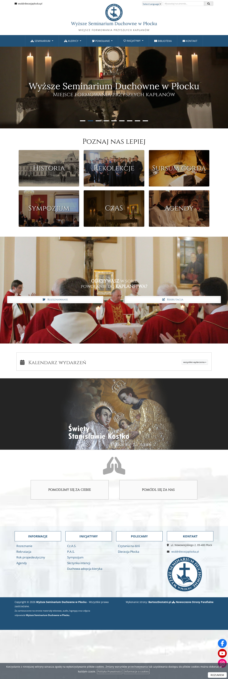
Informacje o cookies (137, 671)
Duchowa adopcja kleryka (84, 569)
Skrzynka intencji (78, 563)
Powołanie (103, 41)
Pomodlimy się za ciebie (69, 490)
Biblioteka (164, 41)
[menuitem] (42, 41)
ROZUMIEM (217, 675)
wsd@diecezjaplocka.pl (29, 3)
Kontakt (191, 41)
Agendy (21, 563)
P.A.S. (71, 552)
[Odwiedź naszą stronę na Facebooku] (222, 643)
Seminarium (42, 41)
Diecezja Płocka (128, 552)
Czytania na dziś (129, 546)
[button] (83, 120)
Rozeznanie (24, 546)
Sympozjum (75, 557)
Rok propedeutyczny (30, 557)
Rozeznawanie (56, 299)
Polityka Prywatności (110, 671)
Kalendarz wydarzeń (55, 362)
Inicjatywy (133, 40)
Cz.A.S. (71, 546)
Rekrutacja (174, 299)
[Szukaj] (208, 3)
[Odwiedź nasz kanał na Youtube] (222, 653)
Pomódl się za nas (158, 490)
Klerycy (73, 41)
